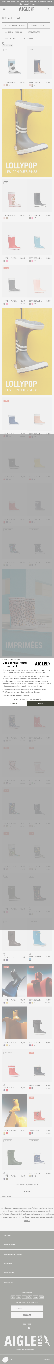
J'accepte (40, 703)
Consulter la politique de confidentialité (16, 696)
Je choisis (13, 703)
